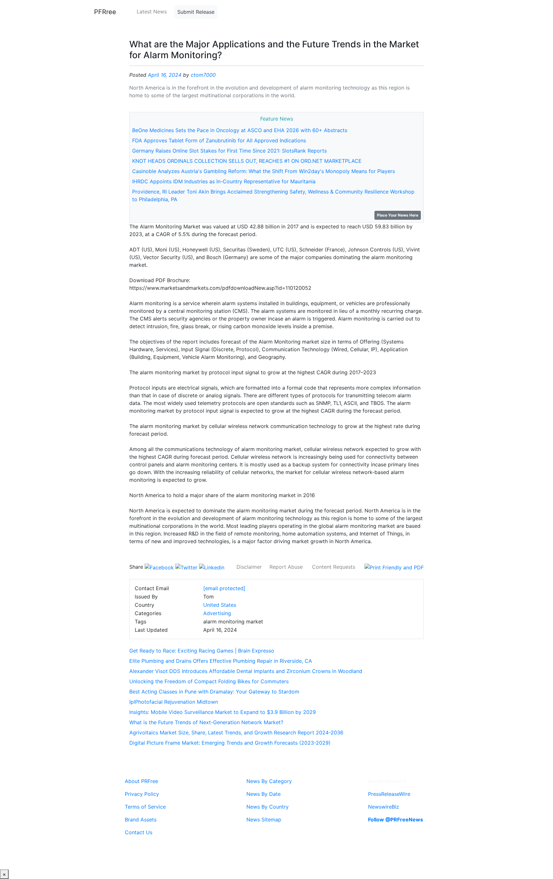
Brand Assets (140, 819)
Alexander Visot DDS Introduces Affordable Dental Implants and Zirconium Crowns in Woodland (245, 671)
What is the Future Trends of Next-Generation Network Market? (206, 722)
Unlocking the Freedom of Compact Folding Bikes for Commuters (209, 681)
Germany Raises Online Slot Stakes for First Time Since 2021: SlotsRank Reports (229, 150)
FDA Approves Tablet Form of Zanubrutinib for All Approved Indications (219, 140)
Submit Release (195, 12)
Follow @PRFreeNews (395, 819)
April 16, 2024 (164, 75)
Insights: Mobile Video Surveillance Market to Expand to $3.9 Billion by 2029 (222, 712)
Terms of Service (145, 807)
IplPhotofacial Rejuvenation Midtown (173, 702)
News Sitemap (263, 819)
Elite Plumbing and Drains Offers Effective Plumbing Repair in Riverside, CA (220, 661)
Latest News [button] (152, 11)
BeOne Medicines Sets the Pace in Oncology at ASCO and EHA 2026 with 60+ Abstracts (239, 130)
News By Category (269, 781)
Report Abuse (286, 567)
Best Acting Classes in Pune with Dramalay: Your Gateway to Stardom (214, 691)
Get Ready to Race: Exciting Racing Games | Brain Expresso (201, 650)
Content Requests (333, 567)
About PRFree (141, 781)
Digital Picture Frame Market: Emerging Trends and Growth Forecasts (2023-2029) (230, 743)
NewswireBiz (383, 807)
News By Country (267, 807)
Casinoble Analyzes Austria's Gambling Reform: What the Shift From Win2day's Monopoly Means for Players (263, 171)
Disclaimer (249, 567)
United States (219, 605)
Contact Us (138, 832)
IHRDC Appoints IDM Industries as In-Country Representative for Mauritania (224, 181)
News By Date (263, 794)
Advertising (217, 613)
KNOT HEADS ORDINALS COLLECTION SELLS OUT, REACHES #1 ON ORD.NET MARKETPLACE (247, 161)
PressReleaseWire (389, 794)
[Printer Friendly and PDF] (394, 567)
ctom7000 (203, 75)
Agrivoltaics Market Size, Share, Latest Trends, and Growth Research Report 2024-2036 (236, 732)
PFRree (105, 12)
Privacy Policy (142, 794)
